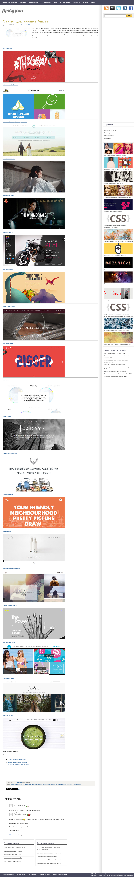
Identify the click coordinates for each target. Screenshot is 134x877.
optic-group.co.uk (8, 232)
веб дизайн (28, 784)
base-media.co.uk (8, 494)
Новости (76, 2)
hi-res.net (5, 380)
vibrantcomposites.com (10, 605)
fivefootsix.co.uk (8, 343)
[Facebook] (131, 8)
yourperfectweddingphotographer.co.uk (15, 122)
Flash (85, 2)
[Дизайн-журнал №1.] (12, 10)
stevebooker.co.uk (8, 678)
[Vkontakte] (125, 8)
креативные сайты (37, 784)
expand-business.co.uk (10, 453)
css (55, 2)
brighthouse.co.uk (8, 269)
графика (23, 2)
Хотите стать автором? (60, 874)
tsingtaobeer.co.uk (8, 195)
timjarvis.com (7, 531)
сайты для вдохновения (74, 784)
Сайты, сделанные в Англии (26, 21)
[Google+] (112, 8)
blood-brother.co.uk (9, 159)
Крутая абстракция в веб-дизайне (13, 851)
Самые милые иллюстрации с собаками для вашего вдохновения (48, 848)
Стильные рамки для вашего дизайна (47, 856)
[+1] (26, 806)
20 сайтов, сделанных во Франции (18, 765)
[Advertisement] (44, 775)
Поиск (129, 15)
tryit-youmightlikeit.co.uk (10, 85)
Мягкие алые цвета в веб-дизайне (13, 858)
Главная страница (10, 2)
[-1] (28, 806)
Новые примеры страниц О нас (12, 854)
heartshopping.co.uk (9, 642)
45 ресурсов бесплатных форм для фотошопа (49, 853)
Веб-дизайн (33, 2)
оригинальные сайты (49, 784)
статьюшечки (46, 2)
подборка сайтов (61, 784)
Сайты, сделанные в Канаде (17, 759)
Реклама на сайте (44, 874)
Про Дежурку (32, 874)
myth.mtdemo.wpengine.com (11, 568)
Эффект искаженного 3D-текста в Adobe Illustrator (50, 859)
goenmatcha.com (8, 715)
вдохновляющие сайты (17, 784)
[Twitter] (118, 8)
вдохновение (65, 2)
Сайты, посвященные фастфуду (12, 861)
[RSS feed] (106, 8)
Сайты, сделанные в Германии (17, 762)
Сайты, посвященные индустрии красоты (15, 847)
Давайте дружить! (8, 874)
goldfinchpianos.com (9, 306)
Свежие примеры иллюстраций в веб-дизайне (49, 863)
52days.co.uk (7, 416)
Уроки (93, 2)
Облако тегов (21, 874)
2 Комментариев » (33, 24)
